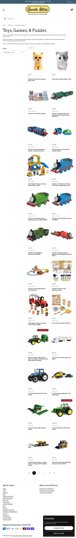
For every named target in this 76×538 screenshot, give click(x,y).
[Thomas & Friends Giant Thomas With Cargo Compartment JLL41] (62, 166)
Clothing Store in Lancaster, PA (47, 490)
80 (50, 473)
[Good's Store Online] (37, 10)
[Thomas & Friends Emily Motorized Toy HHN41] (38, 234)
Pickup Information (7, 498)
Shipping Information (8, 496)
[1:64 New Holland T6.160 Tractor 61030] (38, 375)
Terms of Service (7, 519)
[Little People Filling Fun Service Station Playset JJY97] (38, 166)
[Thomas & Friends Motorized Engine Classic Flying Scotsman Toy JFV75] (62, 95)
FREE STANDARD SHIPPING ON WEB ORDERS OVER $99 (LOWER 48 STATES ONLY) (38, 2)
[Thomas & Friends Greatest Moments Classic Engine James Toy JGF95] (62, 234)
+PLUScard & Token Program (10, 512)
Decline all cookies (59, 533)
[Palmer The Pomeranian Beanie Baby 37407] (38, 61)
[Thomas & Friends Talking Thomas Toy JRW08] (62, 200)
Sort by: (5, 48)
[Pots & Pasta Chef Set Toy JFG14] (62, 305)
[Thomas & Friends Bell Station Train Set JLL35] (38, 270)
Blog (4, 506)
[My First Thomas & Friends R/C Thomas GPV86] (62, 131)
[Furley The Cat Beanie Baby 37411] (62, 61)
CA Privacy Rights (7, 517)
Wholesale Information (8, 510)
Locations (5, 492)
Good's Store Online (17, 535)
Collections (10, 25)
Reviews (5, 508)
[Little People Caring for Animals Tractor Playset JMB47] (38, 305)
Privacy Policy (6, 502)
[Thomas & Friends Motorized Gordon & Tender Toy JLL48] (38, 131)
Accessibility (6, 515)
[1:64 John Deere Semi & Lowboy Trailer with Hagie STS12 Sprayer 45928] (38, 444)
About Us (5, 513)
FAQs (4, 494)
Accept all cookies (59, 528)
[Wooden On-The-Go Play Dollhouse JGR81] (62, 270)
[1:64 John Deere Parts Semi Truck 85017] (62, 339)
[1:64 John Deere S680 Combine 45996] (38, 409)
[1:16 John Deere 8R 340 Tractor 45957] (62, 409)
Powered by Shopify (27, 535)
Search (4, 488)
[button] (71, 10)
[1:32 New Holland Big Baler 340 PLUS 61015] (62, 375)
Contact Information (8, 504)
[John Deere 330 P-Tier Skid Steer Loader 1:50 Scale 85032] (62, 444)
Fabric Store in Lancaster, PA (46, 488)
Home (4, 25)
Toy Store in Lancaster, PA (45, 492)
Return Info (5, 500)
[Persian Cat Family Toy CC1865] (38, 95)
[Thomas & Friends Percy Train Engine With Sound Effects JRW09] (38, 200)
